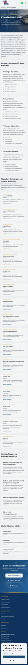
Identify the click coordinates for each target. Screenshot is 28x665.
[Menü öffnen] (25, 2)
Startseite (3, 7)
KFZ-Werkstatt (4, 604)
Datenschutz (4, 628)
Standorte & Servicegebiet (7, 616)
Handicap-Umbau (5, 599)
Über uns (3, 613)
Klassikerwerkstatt (5, 607)
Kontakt (3, 619)
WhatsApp (15, 586)
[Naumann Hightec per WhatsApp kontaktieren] (22, 3)
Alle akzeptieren (14, 657)
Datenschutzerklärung (8, 653)
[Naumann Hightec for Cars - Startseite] (5, 3)
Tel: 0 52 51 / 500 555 (6, 640)
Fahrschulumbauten (5, 602)
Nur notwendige (14, 660)
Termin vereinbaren (13, 575)
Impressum (3, 625)
